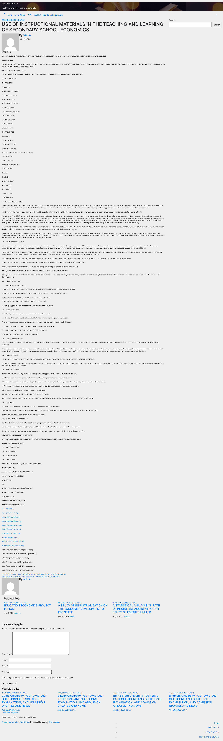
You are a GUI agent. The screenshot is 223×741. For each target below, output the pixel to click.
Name (5, 660)
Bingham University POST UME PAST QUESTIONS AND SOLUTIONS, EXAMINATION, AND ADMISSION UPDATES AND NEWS (193, 700)
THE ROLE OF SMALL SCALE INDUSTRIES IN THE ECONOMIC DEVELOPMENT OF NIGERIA (34, 574)
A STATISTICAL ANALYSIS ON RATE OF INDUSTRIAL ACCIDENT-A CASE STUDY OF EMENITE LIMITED (136, 609)
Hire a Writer (19, 15)
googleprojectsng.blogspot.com (13, 541)
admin (27, 35)
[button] (4, 13)
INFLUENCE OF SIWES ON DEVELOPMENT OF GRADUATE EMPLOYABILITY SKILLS (31, 576)
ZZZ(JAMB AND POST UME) (14, 693)
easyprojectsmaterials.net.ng (12, 525)
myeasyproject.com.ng (10, 513)
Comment (7, 654)
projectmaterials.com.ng (10, 537)
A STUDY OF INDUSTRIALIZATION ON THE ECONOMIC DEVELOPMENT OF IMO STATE (83, 609)
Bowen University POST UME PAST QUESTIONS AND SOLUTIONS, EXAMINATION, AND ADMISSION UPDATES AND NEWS (80, 700)
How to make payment (53, 15)
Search (172, 20)
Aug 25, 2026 (8, 710)
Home (9, 15)
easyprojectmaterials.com (11, 517)
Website (5, 672)
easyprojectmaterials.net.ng (11, 521)
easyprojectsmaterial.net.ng (11, 529)
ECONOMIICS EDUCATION (13, 20)
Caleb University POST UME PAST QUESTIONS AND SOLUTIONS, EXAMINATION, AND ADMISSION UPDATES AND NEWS (24, 700)
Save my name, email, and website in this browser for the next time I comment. (38, 677)
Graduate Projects (10, 3)
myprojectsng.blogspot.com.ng (13, 545)
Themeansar (54, 722)
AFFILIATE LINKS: (8, 509)
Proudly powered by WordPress (16, 722)
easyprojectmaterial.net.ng (11, 533)
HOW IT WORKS (34, 15)
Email (5, 666)
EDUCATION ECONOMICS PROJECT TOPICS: (27, 607)
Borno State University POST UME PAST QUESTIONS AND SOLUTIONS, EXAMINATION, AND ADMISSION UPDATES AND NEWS (137, 700)
